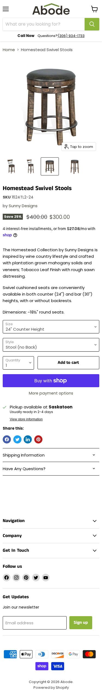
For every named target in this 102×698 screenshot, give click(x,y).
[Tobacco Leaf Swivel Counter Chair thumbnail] (11, 166)
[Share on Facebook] (7, 439)
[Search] (92, 24)
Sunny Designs (23, 206)
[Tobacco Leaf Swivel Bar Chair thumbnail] (30, 166)
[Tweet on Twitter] (17, 439)
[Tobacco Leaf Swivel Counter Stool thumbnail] (49, 166)
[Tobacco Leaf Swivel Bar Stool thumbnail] (74, 166)
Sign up (81, 622)
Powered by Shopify (51, 687)
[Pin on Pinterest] (38, 439)
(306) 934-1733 (71, 35)
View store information (26, 419)
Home (9, 49)
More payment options (51, 393)
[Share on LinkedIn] (28, 439)
